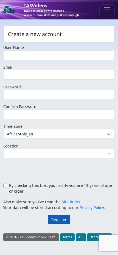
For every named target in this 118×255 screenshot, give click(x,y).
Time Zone (13, 126)
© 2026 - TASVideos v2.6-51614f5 (31, 237)
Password (12, 86)
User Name (13, 47)
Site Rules (71, 201)
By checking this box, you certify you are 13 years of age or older (60, 188)
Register (59, 219)
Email (8, 67)
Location (11, 146)
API (80, 237)
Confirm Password (19, 106)
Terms (67, 237)
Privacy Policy (92, 207)
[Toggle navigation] (107, 9)
